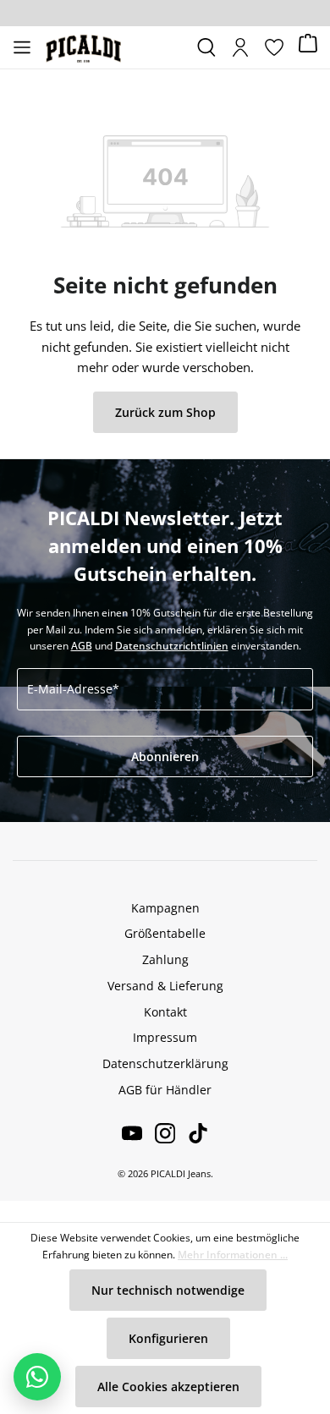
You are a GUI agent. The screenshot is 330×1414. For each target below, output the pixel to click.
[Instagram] (158, 1133)
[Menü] (22, 47)
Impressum (165, 1037)
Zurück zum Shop (165, 412)
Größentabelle (165, 933)
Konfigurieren (168, 1338)
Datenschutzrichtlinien (171, 645)
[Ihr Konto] (240, 47)
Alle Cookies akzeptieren (168, 1386)
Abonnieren (165, 756)
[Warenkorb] (308, 48)
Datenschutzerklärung (165, 1063)
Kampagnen (165, 908)
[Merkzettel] (274, 47)
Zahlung (165, 959)
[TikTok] (191, 1133)
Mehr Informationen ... (233, 1254)
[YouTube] (132, 1133)
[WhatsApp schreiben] (37, 1376)
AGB (81, 645)
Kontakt (165, 1012)
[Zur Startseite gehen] (114, 47)
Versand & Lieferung (165, 986)
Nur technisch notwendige (168, 1290)
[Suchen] (206, 47)
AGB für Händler (165, 1090)
